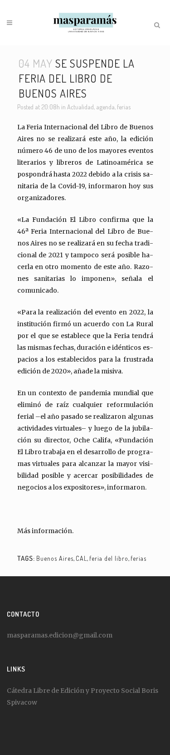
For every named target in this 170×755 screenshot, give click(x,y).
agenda (105, 107)
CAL (81, 558)
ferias (124, 107)
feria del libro (108, 558)
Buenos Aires (54, 558)
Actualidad (80, 107)
